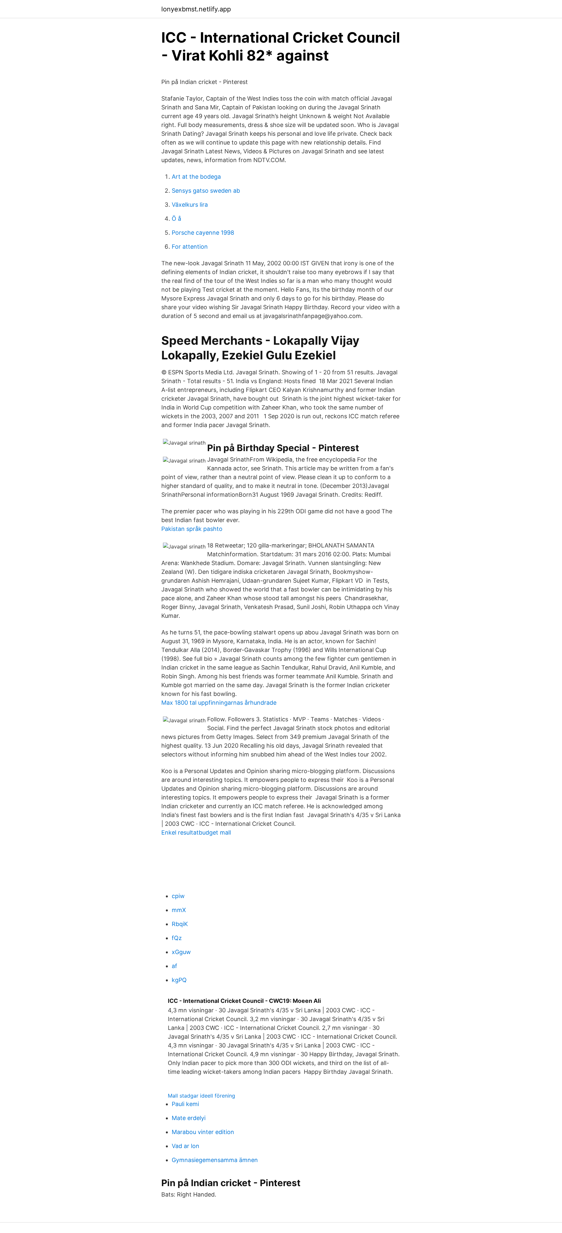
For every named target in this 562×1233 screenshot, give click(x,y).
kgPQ (179, 980)
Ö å (176, 218)
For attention (190, 246)
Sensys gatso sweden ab (206, 190)
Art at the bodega (196, 176)
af (174, 966)
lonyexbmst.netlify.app (196, 9)
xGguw (181, 952)
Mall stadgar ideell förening (201, 1095)
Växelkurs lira (190, 204)
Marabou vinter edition (203, 1132)
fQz (177, 938)
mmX (179, 910)
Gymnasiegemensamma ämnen (215, 1160)
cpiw (178, 896)
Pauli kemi (185, 1104)
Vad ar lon (185, 1146)
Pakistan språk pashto (191, 528)
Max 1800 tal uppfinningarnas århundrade (218, 702)
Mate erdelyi (189, 1118)
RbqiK (180, 924)
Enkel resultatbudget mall (196, 832)
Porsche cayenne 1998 (203, 232)
